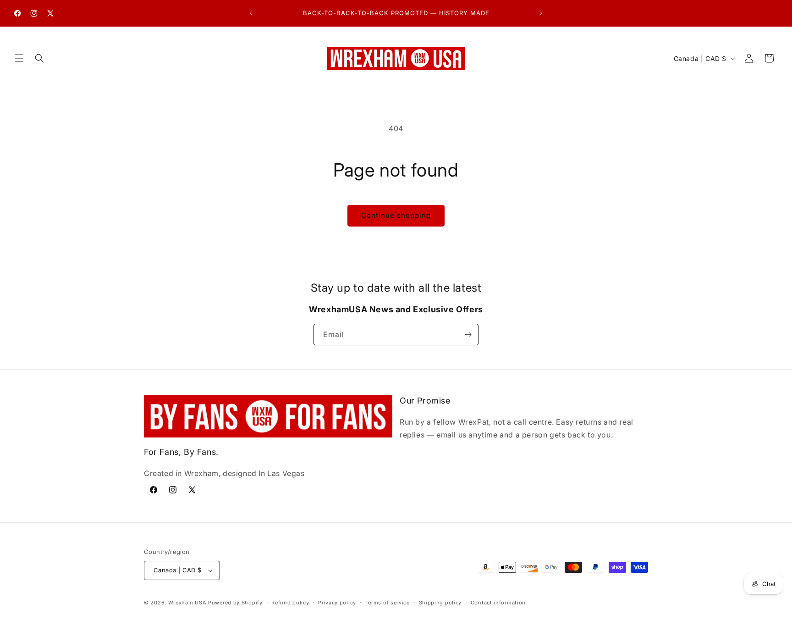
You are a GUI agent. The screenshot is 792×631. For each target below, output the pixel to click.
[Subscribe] (468, 334)
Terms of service (387, 602)
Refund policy (290, 602)
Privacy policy (337, 602)
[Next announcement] (541, 13)
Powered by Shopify (235, 602)
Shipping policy (440, 602)
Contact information (498, 602)
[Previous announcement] (251, 13)
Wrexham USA (187, 602)
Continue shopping (396, 215)
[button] (19, 58)
